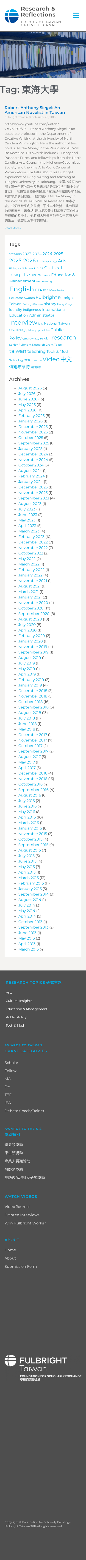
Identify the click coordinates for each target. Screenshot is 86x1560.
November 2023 (33, 493)
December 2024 (33, 454)
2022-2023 (15, 254)
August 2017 (29, 757)
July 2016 (26, 801)
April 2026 (27, 410)
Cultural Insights (19, 1001)
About (10, 1258)
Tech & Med (57, 351)
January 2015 (30, 889)
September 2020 (34, 614)
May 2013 (26, 938)
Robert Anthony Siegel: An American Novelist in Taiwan (35, 110)
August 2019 (29, 658)
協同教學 (36, 367)
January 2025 (30, 449)
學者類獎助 (14, 1144)
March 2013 (28, 949)
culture (35, 275)
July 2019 (26, 663)
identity (15, 309)
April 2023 (27, 526)
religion (45, 338)
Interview (23, 322)
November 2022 (33, 548)
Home (10, 1250)
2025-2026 (22, 260)
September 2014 (33, 894)
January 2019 (30, 685)
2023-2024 (32, 254)
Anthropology (46, 261)
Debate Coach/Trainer (24, 1111)
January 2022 (30, 575)
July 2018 (26, 718)
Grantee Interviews (22, 1215)
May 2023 (27, 520)
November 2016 (32, 779)
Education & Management (26, 1009)
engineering (44, 281)
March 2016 (28, 823)
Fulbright (46, 297)
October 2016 (30, 784)
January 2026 (30, 421)
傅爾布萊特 (19, 366)
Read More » (13, 228)
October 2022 (30, 553)
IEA (8, 1103)
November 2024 (33, 460)
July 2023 (26, 509)
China (38, 268)
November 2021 (32, 581)
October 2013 (30, 922)
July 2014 (26, 905)
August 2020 (30, 619)
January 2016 (30, 828)
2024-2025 (53, 253)
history (50, 303)
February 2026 (31, 415)
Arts (62, 260)
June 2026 (27, 399)
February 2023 (31, 537)
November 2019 (32, 647)
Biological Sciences (21, 268)
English (21, 289)
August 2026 (30, 388)
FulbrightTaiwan (32, 304)
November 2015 (32, 834)
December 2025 (33, 426)
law (40, 323)
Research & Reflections (38, 11)
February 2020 (31, 636)
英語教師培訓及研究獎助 (25, 1177)
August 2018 (29, 713)
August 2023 (30, 504)
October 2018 (30, 702)
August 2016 (29, 795)
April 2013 (27, 944)
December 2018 (32, 691)
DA (7, 1087)
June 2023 (27, 515)
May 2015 (26, 867)
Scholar (11, 1063)
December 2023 (33, 487)
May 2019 (26, 669)
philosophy (33, 330)
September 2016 (33, 790)
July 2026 (27, 393)
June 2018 (27, 724)
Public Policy (16, 1017)
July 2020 (27, 625)
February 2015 (31, 883)
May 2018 (26, 729)
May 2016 (26, 812)
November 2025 (33, 432)
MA (8, 1079)
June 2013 (27, 933)
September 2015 (33, 845)
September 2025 (33, 443)
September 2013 (33, 927)
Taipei (58, 344)
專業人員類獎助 (17, 1161)
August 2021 (29, 586)
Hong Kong (64, 304)
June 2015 (27, 861)
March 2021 (28, 592)
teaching (36, 351)
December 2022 (33, 542)
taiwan (17, 351)
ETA (38, 290)
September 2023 (33, 498)
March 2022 (28, 564)
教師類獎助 (14, 1169)
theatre (36, 360)
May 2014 (26, 911)
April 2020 (27, 630)
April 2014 (27, 916)
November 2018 (32, 696)
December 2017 (32, 735)
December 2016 (32, 773)
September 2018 (33, 707)
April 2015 (27, 872)
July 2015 (26, 856)
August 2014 (29, 900)
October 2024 (31, 465)
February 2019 (31, 680)
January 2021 (30, 597)
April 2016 (27, 817)
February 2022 (31, 570)
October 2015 (30, 839)
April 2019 (27, 674)
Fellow (11, 1071)
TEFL (28, 360)
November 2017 (32, 740)
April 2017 (27, 768)
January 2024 (30, 482)
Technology (16, 360)
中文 (66, 359)
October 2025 (30, 437)
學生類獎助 (14, 1153)
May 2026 (27, 404)
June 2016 (27, 806)
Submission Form (21, 1266)
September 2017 (33, 751)
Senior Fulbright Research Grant (31, 344)
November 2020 (33, 603)
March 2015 (28, 878)
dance (46, 275)
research (63, 337)
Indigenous (32, 309)
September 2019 (33, 652)
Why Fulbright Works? (25, 1223)
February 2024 (31, 476)
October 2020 (31, 608)
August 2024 (30, 471)
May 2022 (27, 559)
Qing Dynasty (30, 338)
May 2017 (26, 762)
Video (51, 359)
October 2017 (30, 746)
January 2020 (30, 641)
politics (45, 330)
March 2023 (28, 531)
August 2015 (29, 850)
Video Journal (17, 1206)
